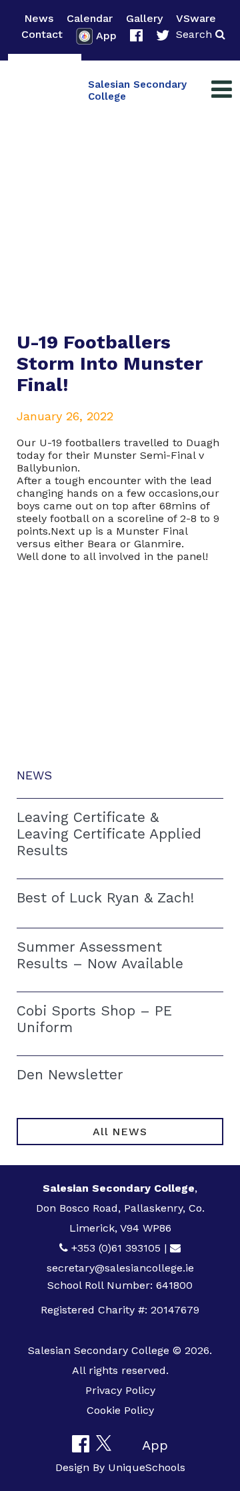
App (106, 35)
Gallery (144, 18)
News (38, 18)
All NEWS (120, 1131)
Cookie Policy (120, 1410)
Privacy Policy (120, 1390)
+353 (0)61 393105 (116, 1248)
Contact (42, 34)
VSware (196, 18)
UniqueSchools (146, 1467)
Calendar (90, 18)
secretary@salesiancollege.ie (120, 1268)
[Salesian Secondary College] (44, 90)
